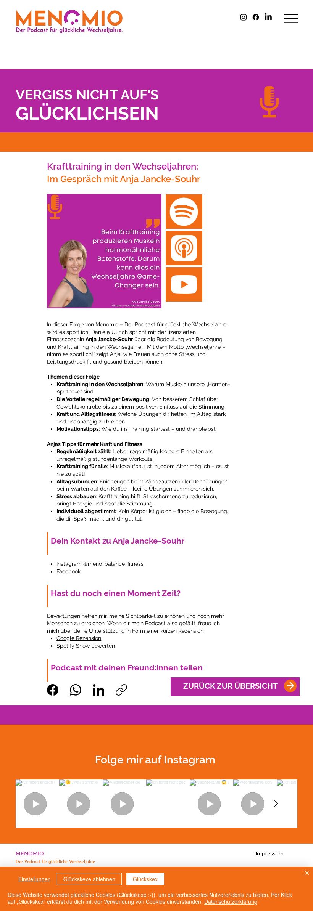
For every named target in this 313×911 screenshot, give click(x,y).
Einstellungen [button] (34, 879)
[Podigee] (184, 248)
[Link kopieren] (121, 690)
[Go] (184, 211)
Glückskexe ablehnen (89, 879)
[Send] (290, 686)
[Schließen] (306, 873)
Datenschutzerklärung (230, 901)
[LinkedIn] (268, 17)
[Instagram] (243, 17)
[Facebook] (256, 17)
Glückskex (145, 879)
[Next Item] (275, 803)
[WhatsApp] (75, 690)
